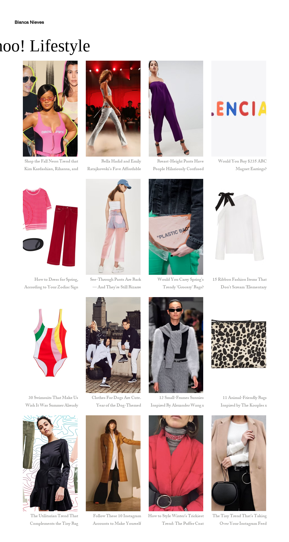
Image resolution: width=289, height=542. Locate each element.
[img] (239, 233)
